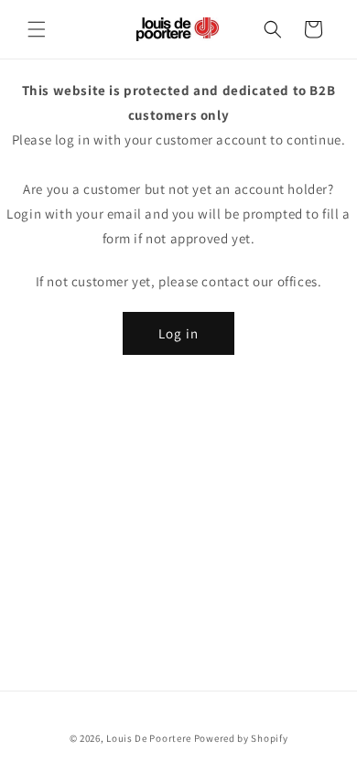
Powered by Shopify (241, 738)
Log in (178, 333)
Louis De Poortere (148, 738)
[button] (36, 29)
